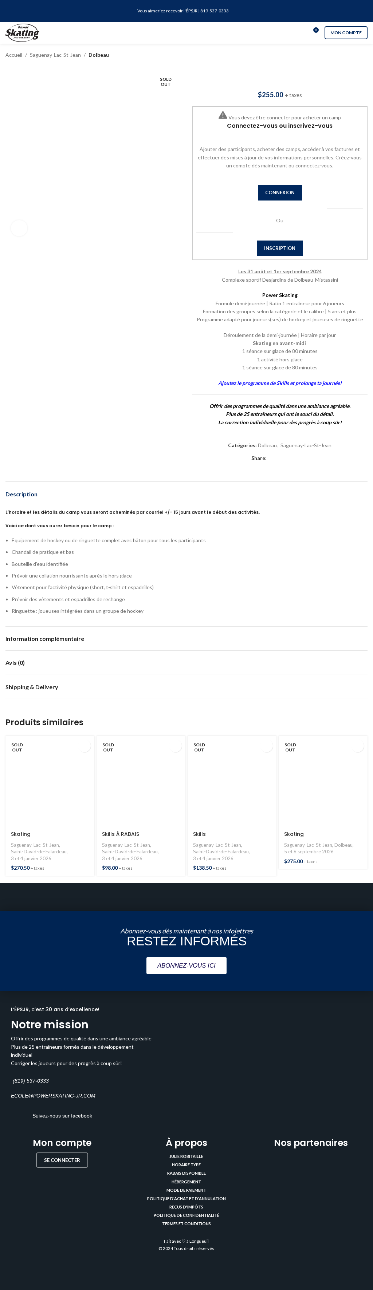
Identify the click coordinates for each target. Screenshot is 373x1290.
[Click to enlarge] (19, 228)
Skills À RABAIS (120, 834)
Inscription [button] (279, 248)
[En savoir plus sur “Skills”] (266, 745)
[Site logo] (22, 32)
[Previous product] (349, 55)
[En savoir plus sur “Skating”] (84, 745)
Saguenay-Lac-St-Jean (55, 55)
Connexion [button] (280, 192)
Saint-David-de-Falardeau (39, 851)
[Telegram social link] (304, 458)
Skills (199, 834)
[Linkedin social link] (296, 458)
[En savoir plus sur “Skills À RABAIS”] (175, 745)
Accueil (13, 55)
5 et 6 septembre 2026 (309, 851)
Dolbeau (99, 55)
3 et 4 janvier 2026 (31, 858)
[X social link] (279, 458)
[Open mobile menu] (186, 32)
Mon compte (346, 32)
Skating (21, 834)
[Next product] (364, 55)
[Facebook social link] (271, 458)
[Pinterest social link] (287, 458)
